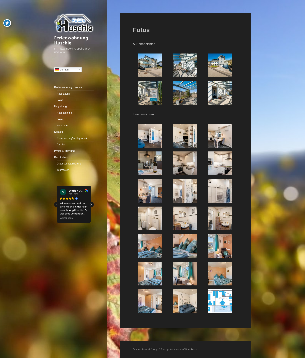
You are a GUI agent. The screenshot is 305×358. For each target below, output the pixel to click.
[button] (91, 204)
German (64, 69)
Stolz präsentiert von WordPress (179, 349)
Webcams (62, 125)
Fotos (60, 100)
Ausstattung (63, 93)
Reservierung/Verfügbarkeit (72, 138)
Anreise (61, 144)
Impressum (63, 170)
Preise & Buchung (64, 151)
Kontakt (58, 131)
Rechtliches (61, 157)
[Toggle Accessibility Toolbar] (7, 23)
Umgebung (60, 106)
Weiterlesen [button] (66, 218)
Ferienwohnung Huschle (71, 40)
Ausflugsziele (64, 112)
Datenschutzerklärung (69, 163)
